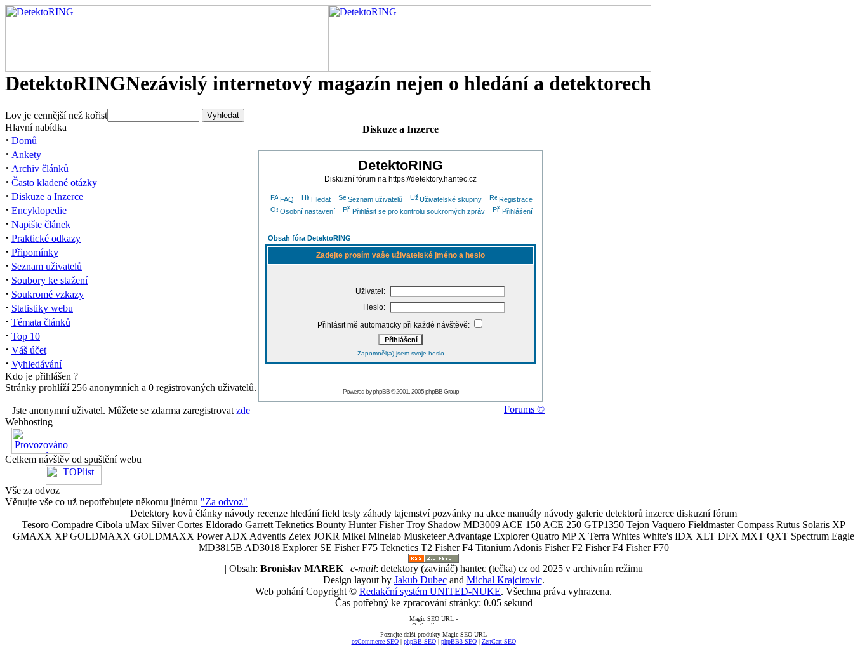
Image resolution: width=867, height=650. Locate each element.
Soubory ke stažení (49, 280)
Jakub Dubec (420, 579)
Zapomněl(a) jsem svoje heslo (400, 353)
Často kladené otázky (54, 182)
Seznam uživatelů (46, 266)
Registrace (516, 199)
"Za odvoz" (224, 501)
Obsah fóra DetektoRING (309, 238)
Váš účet (28, 350)
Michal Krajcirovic (504, 579)
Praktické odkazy (46, 238)
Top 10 (25, 336)
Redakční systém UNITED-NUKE (430, 591)
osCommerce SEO (375, 641)
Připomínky (34, 252)
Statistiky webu (42, 308)
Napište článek (40, 224)
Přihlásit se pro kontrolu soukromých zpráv (418, 211)
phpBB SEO (420, 641)
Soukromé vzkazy (47, 294)
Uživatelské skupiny (451, 199)
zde (243, 410)
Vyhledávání (36, 364)
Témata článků (40, 322)
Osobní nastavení (307, 211)
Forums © (524, 409)
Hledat (321, 199)
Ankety (26, 154)
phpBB (381, 391)
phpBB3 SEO (459, 641)
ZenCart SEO (499, 641)
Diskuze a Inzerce (47, 196)
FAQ (287, 199)
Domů (24, 140)
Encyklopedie (39, 210)
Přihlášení (517, 211)
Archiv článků (40, 168)
